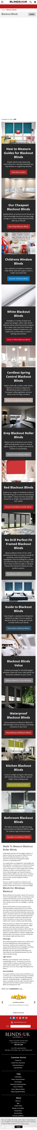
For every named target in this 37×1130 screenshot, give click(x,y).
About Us (18, 1101)
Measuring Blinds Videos (18, 1092)
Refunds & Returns (18, 1065)
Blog (18, 1103)
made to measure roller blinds (17, 963)
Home (3, 10)
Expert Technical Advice (18, 1079)
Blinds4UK (7, 853)
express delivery (10, 974)
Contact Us (18, 1060)
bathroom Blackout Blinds (19, 829)
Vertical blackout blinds (13, 925)
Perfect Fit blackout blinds (20, 929)
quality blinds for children (17, 932)
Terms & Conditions (18, 1115)
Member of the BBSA (18, 1108)
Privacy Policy (18, 1111)
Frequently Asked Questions (18, 1084)
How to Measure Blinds (18, 1089)
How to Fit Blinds (18, 1087)
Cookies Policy (18, 1106)
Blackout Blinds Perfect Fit (15, 553)
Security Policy (18, 1113)
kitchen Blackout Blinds (16, 777)
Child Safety (18, 1077)
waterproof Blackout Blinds (20, 722)
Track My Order (18, 1068)
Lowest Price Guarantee (18, 1063)
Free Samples (18, 1082)
